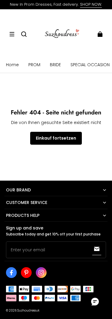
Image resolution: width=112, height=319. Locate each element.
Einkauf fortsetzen (56, 138)
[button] (12, 34)
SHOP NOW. (91, 4)
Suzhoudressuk (28, 310)
